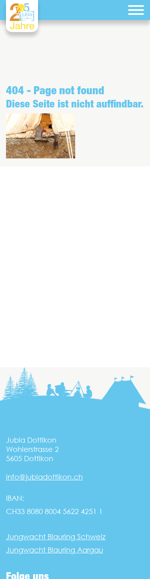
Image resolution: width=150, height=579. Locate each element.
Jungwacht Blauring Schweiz (56, 536)
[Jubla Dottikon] (22, 16)
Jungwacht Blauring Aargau (54, 550)
